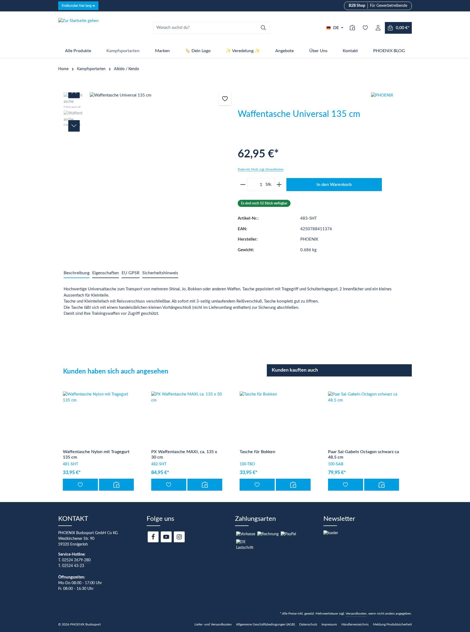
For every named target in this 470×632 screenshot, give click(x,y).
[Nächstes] (74, 126)
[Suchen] (263, 28)
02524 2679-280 (76, 560)
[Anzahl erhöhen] (280, 184)
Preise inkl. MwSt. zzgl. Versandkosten (260, 169)
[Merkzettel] (365, 28)
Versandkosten (356, 613)
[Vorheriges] (74, 92)
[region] (148, 145)
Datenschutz (308, 624)
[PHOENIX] (391, 112)
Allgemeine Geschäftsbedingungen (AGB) (265, 624)
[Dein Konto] (378, 28)
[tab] (76, 273)
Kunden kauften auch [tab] (295, 370)
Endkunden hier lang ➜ (78, 5)
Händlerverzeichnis (355, 624)
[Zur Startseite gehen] (78, 28)
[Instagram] (179, 536)
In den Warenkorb (334, 184)
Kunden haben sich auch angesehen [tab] (115, 371)
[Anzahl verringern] (242, 184)
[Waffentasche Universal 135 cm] (161, 95)
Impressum (329, 624)
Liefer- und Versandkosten (213, 624)
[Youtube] (166, 536)
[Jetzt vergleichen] (352, 28)
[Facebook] (153, 536)
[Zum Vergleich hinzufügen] (116, 485)
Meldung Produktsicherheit (392, 624)
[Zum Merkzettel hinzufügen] (225, 98)
